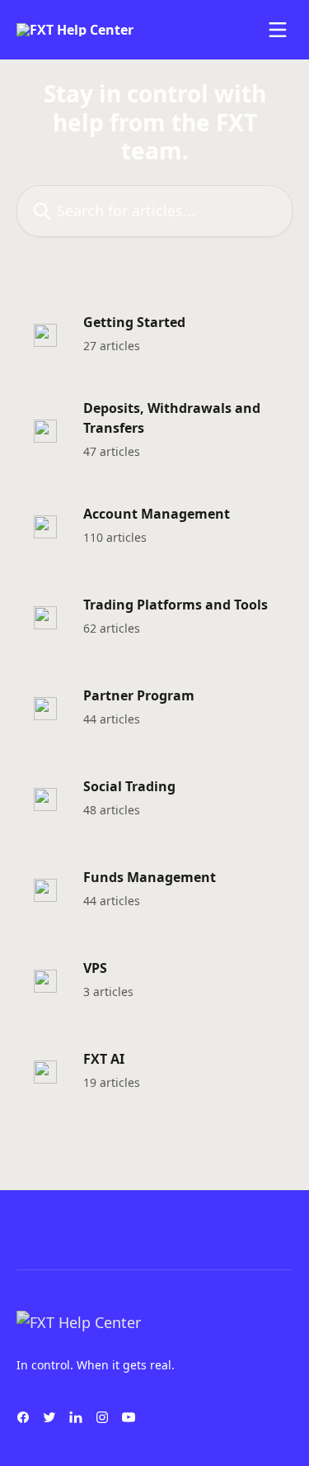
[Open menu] (278, 30)
